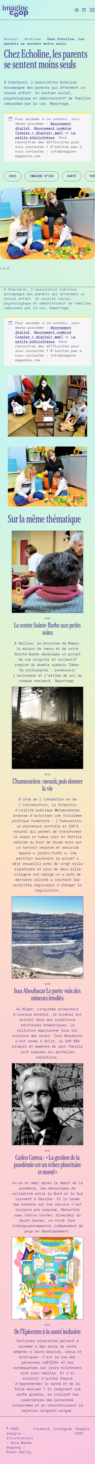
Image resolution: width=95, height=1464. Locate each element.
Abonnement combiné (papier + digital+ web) (43, 130)
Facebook (41, 1428)
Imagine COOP (82, 1431)
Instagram (62, 1428)
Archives (32, 38)
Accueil (11, 38)
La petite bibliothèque (45, 135)
